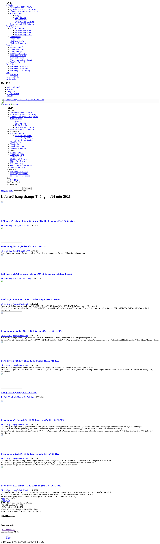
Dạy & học (10, 45)
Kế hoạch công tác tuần (23, 30)
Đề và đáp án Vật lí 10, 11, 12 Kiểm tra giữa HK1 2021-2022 (30, 361)
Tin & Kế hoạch (12, 26)
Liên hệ (10, 96)
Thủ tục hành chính (14, 87)
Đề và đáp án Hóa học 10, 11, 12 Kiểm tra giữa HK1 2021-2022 (31, 331)
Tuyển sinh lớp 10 (12, 77)
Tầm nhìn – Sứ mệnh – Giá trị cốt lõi (24, 11)
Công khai (11, 92)
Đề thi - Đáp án (6, 304)
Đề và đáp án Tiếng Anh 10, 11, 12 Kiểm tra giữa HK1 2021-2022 (32, 420)
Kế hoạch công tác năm (23, 35)
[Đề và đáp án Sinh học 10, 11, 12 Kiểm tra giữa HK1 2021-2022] (11, 295)
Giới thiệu (9, 5)
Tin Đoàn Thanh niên (18, 43)
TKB (7, 73)
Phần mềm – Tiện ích (18, 56)
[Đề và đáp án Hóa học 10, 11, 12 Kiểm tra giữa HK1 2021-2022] (11, 327)
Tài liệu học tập (16, 51)
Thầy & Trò (10, 64)
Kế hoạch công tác (17, 28)
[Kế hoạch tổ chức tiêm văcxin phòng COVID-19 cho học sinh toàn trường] (11, 269)
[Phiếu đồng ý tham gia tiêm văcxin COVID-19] (11, 242)
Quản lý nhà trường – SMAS (21, 60)
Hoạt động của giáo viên (19, 68)
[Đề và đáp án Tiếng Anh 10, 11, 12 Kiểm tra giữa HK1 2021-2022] (11, 415)
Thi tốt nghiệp (11, 79)
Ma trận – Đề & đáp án (18, 54)
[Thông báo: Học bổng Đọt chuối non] (11, 388)
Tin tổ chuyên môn (17, 41)
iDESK (8, 538)
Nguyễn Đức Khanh (22, 226)
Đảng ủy (18, 16)
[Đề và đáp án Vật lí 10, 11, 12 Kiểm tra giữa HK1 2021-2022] (11, 356)
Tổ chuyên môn (21, 20)
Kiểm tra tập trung (17, 58)
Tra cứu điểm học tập (18, 62)
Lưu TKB (14, 75)
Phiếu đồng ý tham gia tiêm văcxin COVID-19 (23, 246)
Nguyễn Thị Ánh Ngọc (26, 397)
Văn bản (10, 89)
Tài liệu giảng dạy (17, 49)
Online (8, 530)
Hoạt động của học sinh (19, 66)
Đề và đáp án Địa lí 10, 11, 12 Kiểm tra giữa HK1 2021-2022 (30, 454)
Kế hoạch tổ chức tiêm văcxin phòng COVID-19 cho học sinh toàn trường (36, 274)
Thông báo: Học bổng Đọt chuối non (19, 392)
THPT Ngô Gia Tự (22, 251)
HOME (8, 3)
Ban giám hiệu (20, 18)
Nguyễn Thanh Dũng (23, 278)
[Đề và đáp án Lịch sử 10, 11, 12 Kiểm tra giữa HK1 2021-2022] (11, 481)
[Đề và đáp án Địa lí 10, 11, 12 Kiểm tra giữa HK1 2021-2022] (11, 449)
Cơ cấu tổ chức (16, 13)
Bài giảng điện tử (16, 47)
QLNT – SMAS (13, 94)
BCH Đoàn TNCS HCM (24, 22)
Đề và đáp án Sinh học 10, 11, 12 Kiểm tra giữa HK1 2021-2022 (32, 299)
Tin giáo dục (15, 39)
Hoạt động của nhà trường (20, 71)
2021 (11, 191)
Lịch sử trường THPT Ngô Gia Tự (23, 9)
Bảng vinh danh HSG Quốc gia (22, 24)
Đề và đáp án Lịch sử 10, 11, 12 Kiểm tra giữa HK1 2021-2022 (31, 485)
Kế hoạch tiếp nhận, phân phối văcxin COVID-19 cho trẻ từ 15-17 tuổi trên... (38, 221)
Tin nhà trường (15, 37)
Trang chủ (4, 191)
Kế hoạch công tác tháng (24, 32)
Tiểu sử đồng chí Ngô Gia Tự (21, 7)
